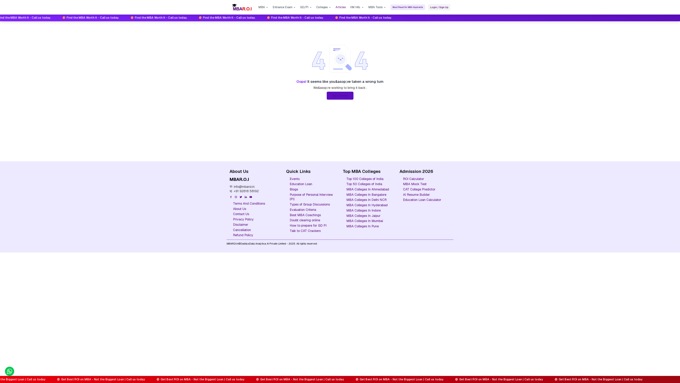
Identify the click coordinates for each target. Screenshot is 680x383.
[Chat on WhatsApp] (9, 371)
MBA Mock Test (415, 184)
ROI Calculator (413, 179)
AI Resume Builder (416, 195)
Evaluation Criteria (303, 210)
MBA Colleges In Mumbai (364, 221)
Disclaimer (240, 225)
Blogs (294, 189)
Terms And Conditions (249, 203)
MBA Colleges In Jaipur (363, 216)
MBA (261, 7)
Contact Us (241, 214)
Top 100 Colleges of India (364, 179)
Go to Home (340, 96)
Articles (341, 7)
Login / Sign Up (439, 7)
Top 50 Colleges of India (364, 184)
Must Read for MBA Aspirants (408, 7)
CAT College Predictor (419, 189)
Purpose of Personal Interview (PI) (311, 197)
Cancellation (242, 230)
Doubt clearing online (305, 220)
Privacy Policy (243, 219)
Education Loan (301, 184)
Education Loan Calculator (422, 200)
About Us (239, 209)
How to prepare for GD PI (308, 225)
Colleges (322, 7)
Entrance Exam (282, 7)
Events (295, 179)
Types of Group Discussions (310, 204)
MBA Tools (375, 7)
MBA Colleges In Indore (363, 210)
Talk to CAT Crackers (305, 231)
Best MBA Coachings (305, 215)
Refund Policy (243, 235)
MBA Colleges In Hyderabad (367, 205)
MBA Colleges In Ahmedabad (367, 189)
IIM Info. (355, 7)
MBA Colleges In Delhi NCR (366, 200)
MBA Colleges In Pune (362, 226)
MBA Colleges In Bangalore (366, 195)
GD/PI (304, 7)
